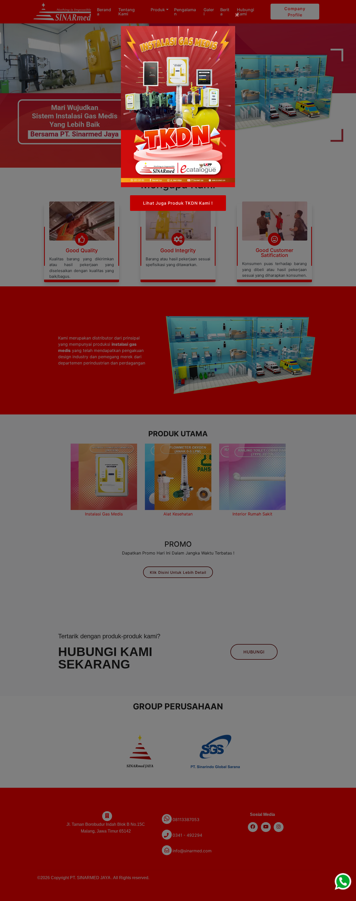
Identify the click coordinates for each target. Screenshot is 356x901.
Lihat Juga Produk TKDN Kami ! (178, 203)
